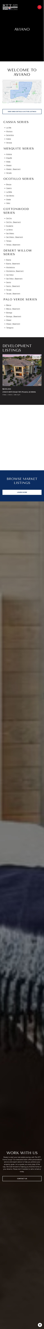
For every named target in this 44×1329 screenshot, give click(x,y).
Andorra (9, 154)
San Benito (10, 196)
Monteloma (10, 267)
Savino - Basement (13, 286)
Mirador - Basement (13, 169)
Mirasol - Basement (13, 324)
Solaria (8, 139)
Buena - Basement (13, 264)
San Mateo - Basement (14, 237)
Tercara (8, 290)
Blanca (8, 305)
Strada (8, 199)
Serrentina (10, 135)
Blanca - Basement (13, 309)
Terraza (8, 241)
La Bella (9, 192)
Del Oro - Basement (13, 222)
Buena (8, 260)
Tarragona (9, 328)
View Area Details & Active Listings (22, 111)
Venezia (9, 143)
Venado (9, 173)
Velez (8, 203)
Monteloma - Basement (15, 271)
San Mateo (10, 233)
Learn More (22, 492)
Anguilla (9, 158)
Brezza (8, 184)
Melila (8, 162)
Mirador (9, 165)
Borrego (9, 313)
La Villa (8, 128)
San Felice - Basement (14, 279)
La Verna (9, 230)
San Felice (10, 275)
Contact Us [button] (22, 1179)
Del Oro (9, 218)
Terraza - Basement (13, 245)
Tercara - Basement (13, 294)
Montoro (9, 131)
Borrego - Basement (13, 316)
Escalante (9, 226)
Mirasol (8, 320)
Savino (8, 282)
